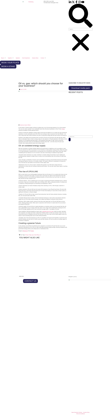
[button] (80, 16)
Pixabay (32, 230)
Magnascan (25, 230)
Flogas (30, 234)
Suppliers (10, 58)
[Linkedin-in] (70, 2)
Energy (26, 234)
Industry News (35, 58)
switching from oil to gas (47, 211)
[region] (55, 75)
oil (40, 234)
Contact (42, 58)
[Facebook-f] (76, 2)
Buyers (2, 58)
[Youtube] (82, 2)
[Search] (70, 139)
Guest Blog (36, 234)
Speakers (18, 58)
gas (33, 234)
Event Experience (26, 58)
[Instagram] (79, 2)
